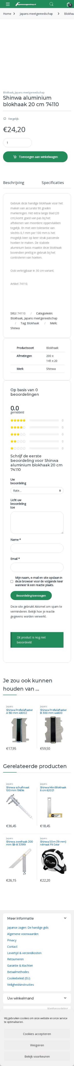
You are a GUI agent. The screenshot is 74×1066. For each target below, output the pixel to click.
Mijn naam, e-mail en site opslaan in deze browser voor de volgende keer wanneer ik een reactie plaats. (39, 581)
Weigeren (37, 1045)
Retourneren (15, 959)
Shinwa (15, 328)
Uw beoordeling (18, 481)
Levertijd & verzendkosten (24, 953)
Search (51, 4)
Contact (12, 947)
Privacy (11, 940)
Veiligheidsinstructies (20, 985)
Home (7, 14)
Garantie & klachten (20, 965)
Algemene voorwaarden (22, 934)
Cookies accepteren (37, 1034)
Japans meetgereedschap (36, 14)
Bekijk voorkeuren (37, 1056)
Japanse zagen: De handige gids (28, 927)
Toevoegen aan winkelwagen (38, 157)
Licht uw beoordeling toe (18, 503)
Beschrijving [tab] (13, 183)
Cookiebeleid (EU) (18, 978)
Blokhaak (8, 92)
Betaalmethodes (18, 972)
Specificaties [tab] (53, 183)
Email (15, 559)
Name (15, 540)
